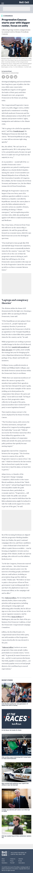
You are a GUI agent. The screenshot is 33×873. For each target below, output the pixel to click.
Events (3, 861)
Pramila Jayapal (18, 131)
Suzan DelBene (16, 616)
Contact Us (12, 859)
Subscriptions (21, 863)
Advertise (20, 859)
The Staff (12, 863)
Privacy (11, 861)
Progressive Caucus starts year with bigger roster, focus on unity (16, 22)
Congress (8, 16)
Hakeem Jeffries (10, 598)
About (3, 859)
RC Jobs (20, 861)
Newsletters (4, 863)
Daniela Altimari (7, 71)
